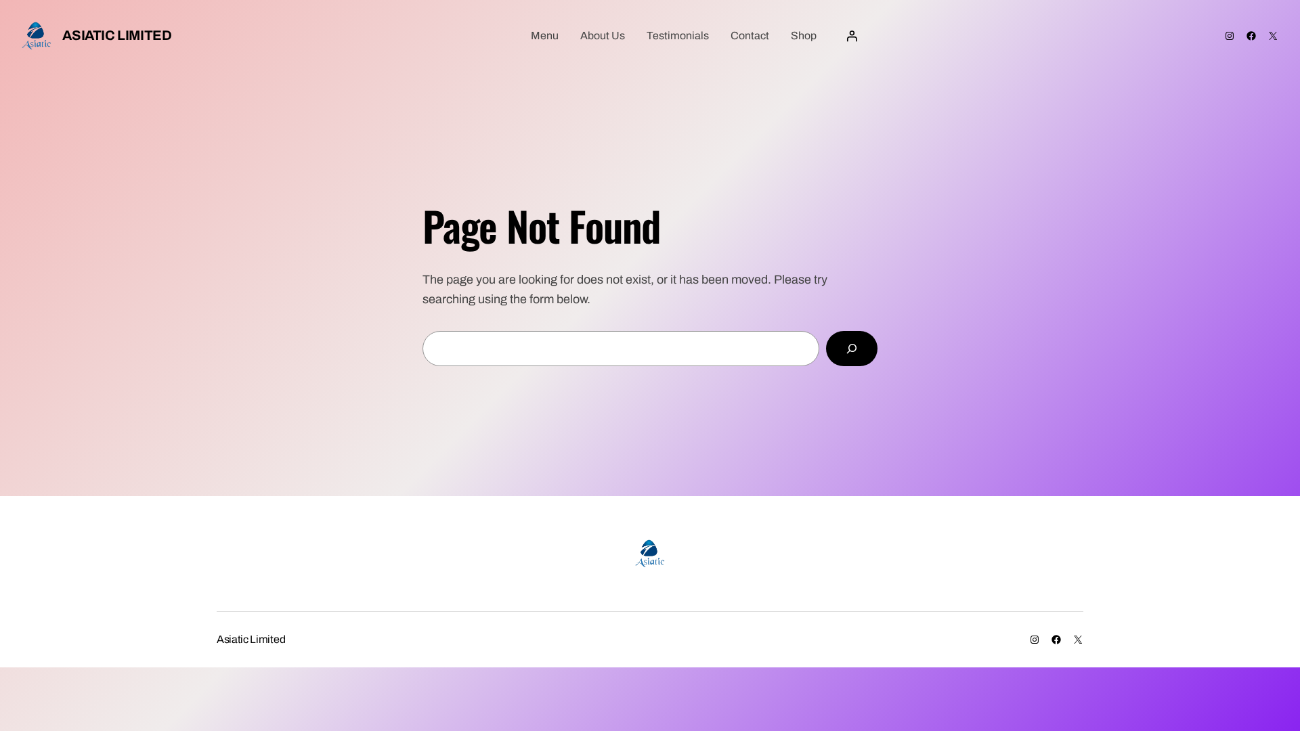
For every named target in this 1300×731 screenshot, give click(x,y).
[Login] (851, 35)
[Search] (852, 348)
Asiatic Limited (116, 35)
